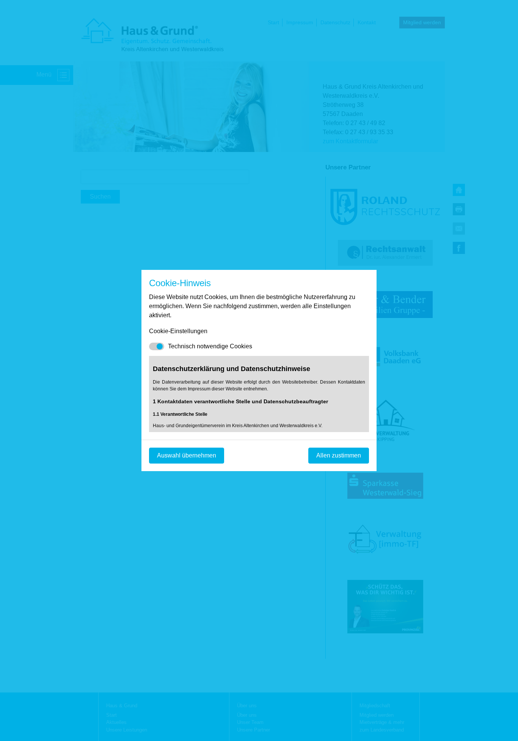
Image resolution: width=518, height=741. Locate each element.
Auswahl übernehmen (186, 455)
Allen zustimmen (338, 455)
